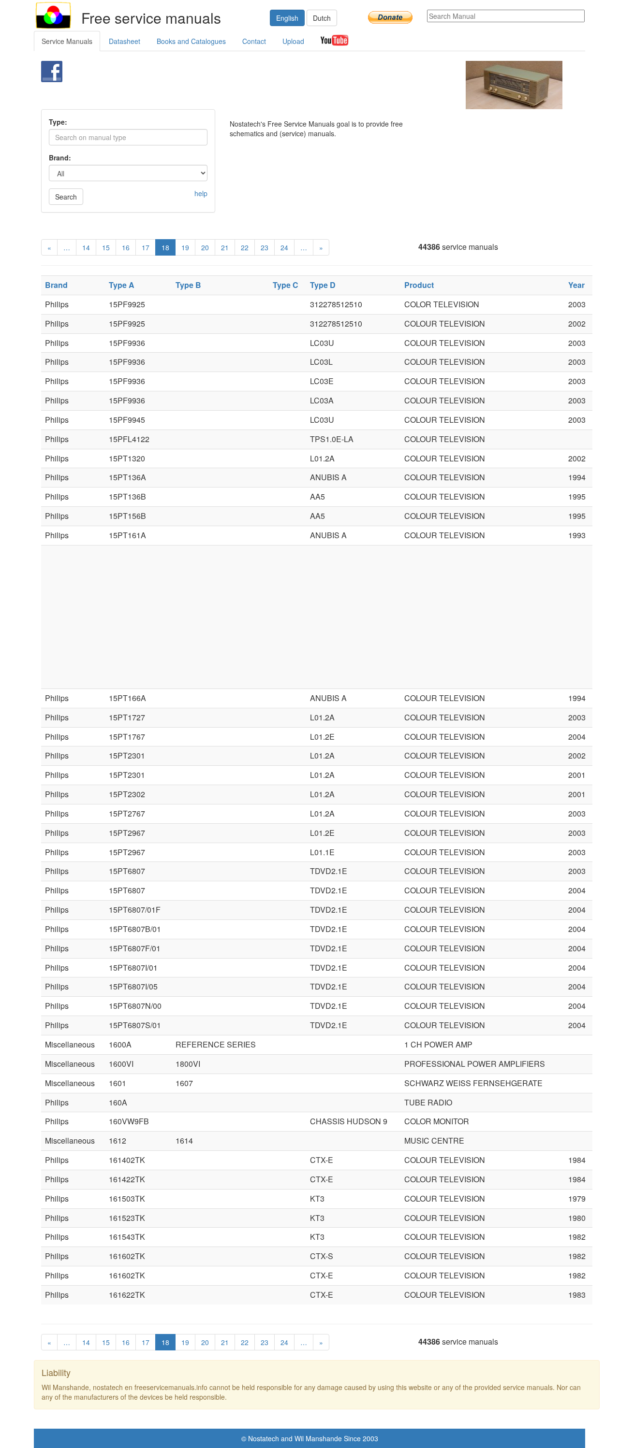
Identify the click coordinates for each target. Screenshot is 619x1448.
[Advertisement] (293, 85)
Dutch (322, 18)
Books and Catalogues (191, 41)
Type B (188, 284)
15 (106, 247)
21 (225, 247)
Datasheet (124, 41)
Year (576, 284)
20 (205, 247)
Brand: (60, 157)
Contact (254, 41)
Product (419, 284)
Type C (285, 284)
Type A (121, 284)
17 (145, 247)
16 (126, 247)
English (287, 18)
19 (185, 247)
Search (66, 196)
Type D (323, 284)
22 (245, 247)
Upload (293, 41)
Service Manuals (67, 41)
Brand (56, 284)
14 (86, 247)
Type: (58, 122)
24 (284, 247)
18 (165, 247)
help (200, 193)
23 (264, 247)
